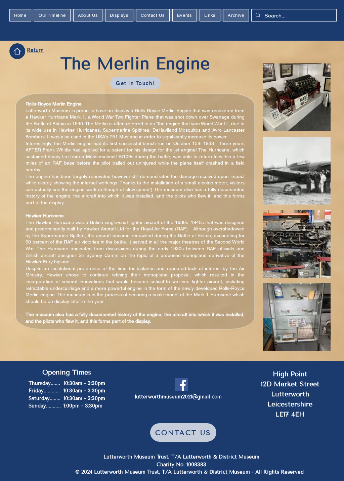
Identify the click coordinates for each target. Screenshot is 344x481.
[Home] (17, 51)
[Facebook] (181, 384)
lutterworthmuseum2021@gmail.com (178, 397)
